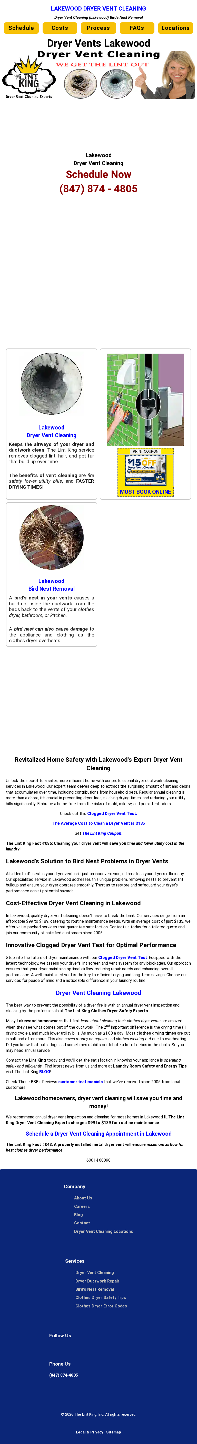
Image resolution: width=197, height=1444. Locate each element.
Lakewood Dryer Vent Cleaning (98, 8)
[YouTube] (139, 1350)
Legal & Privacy (89, 1432)
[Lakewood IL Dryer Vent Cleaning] (98, 97)
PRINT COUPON (145, 451)
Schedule (21, 28)
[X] (88, 1350)
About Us (83, 1198)
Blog (78, 1214)
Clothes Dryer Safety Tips (100, 1297)
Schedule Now (98, 174)
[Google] (54, 1350)
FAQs (137, 28)
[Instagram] (105, 1350)
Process (98, 28)
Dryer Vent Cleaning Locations (103, 1231)
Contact (82, 1223)
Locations (176, 28)
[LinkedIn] (122, 1350)
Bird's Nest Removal (94, 1289)
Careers (82, 1206)
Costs (60, 28)
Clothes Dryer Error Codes (103, 1306)
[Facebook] (71, 1350)
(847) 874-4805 (63, 1375)
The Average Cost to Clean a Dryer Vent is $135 (98, 823)
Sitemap (113, 1432)
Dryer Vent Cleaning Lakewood (98, 993)
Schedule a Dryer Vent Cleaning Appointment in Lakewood (99, 1134)
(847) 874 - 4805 (98, 189)
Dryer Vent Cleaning (94, 1272)
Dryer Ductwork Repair (97, 1281)
